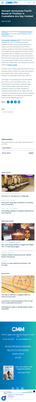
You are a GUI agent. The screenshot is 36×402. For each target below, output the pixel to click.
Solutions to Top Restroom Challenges (15, 196)
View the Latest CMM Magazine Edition (23, 368)
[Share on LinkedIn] (15, 102)
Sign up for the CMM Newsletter (18, 350)
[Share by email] (19, 102)
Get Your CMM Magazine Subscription (18, 346)
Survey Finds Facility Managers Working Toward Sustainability (27, 393)
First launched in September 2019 (10, 40)
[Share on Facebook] (8, 102)
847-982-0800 (9, 339)
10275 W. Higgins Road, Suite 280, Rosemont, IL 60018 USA (18, 335)
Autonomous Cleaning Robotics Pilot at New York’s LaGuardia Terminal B (17, 302)
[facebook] (12, 388)
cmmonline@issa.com (24, 339)
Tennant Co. (4, 31)
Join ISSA (18, 357)
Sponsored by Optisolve (14, 242)
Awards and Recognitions (8, 112)
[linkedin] (22, 388)
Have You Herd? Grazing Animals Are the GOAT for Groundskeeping (9, 394)
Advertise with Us (18, 354)
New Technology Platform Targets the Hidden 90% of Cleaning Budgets (17, 245)
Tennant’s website (12, 64)
